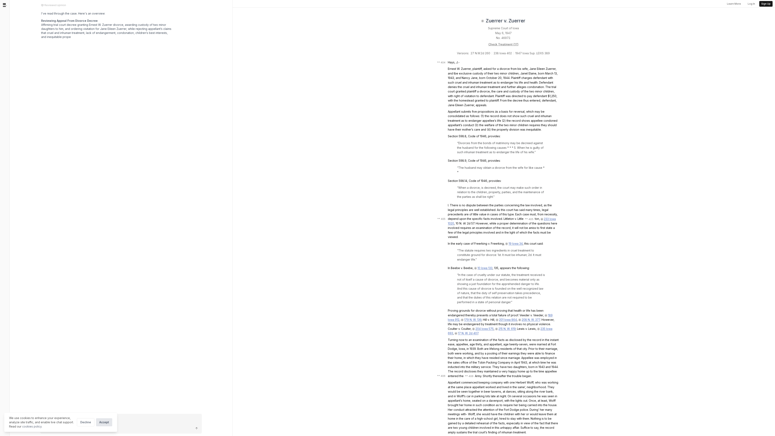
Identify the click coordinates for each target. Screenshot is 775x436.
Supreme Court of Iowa (503, 28)
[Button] (196, 428)
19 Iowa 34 (516, 243)
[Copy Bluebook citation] (529, 21)
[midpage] (5, 5)
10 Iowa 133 (485, 268)
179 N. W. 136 (473, 319)
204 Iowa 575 (484, 328)
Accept (104, 422)
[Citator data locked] (482, 21)
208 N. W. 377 (531, 319)
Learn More (734, 3)
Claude (53, 53)
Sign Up (766, 3)
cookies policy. (32, 426)
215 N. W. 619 (507, 328)
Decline (85, 422)
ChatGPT (75, 53)
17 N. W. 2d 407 (468, 333)
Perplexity (99, 53)
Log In (751, 3)
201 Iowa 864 (508, 319)
